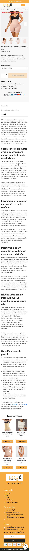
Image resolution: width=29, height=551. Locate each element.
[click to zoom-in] (14, 24)
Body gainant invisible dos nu (21, 459)
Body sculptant (16, 9)
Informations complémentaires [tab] (10, 110)
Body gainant (23, 9)
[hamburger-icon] (23, 5)
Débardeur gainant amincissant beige (7, 433)
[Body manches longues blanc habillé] (21, 425)
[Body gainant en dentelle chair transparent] (7, 451)
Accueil (2, 9)
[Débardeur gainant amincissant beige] (7, 425)
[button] (25, 24)
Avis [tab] (3, 114)
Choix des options (7, 441)
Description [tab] (4, 106)
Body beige (23, 404)
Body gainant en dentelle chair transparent (7, 460)
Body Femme (8, 9)
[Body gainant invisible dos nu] (21, 451)
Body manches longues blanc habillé (21, 433)
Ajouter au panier (18, 75)
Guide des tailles (5, 51)
